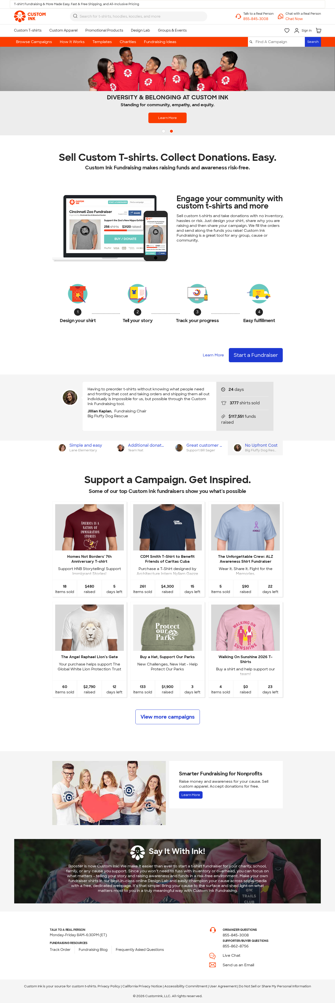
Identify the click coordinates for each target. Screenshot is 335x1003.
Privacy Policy (109, 986)
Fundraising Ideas (160, 41)
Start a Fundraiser (256, 355)
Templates (102, 41)
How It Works (72, 41)
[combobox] (138, 16)
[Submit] (75, 16)
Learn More (167, 118)
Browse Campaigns (34, 41)
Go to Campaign (89, 546)
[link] (30, 16)
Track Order (60, 949)
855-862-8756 (236, 946)
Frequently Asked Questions (140, 949)
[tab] (81, 448)
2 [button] (171, 131)
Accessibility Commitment (185, 986)
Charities (128, 41)
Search (313, 42)
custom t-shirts (84, 986)
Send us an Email (238, 965)
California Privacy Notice (142, 986)
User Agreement (223, 986)
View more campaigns (168, 717)
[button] (303, 19)
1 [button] (164, 131)
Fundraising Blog (93, 949)
